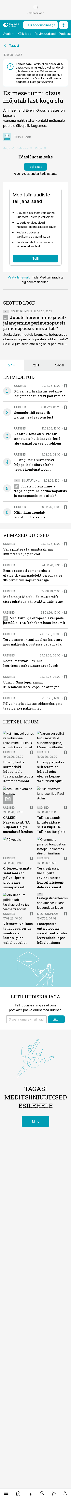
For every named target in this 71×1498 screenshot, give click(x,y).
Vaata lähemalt (19, 277)
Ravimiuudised (45, 34)
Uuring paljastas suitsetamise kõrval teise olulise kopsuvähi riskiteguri (50, 771)
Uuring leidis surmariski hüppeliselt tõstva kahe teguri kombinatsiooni (34, 464)
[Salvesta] (65, 385)
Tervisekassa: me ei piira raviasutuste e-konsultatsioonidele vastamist (50, 877)
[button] (26, 1019)
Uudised (20, 385)
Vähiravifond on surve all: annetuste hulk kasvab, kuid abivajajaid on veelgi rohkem (37, 438)
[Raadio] (30, 1493)
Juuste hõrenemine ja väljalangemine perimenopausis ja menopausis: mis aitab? (34, 323)
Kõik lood (24, 34)
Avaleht (8, 34)
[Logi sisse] (65, 1493)
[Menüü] (6, 1493)
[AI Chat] (53, 1493)
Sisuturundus (21, 311)
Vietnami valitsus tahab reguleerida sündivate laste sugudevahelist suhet (18, 933)
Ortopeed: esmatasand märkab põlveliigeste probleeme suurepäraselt (18, 877)
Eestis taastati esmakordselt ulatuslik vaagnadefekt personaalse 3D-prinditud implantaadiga (32, 575)
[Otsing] (42, 1493)
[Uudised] (18, 1493)
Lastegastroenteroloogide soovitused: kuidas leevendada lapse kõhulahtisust (52, 933)
